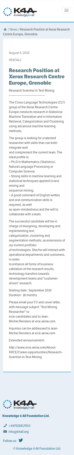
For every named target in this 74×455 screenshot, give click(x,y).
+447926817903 (19, 426)
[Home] (5, 29)
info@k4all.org (18, 432)
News (14, 29)
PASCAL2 (15, 60)
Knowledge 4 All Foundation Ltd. (26, 416)
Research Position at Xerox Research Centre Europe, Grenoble (37, 76)
